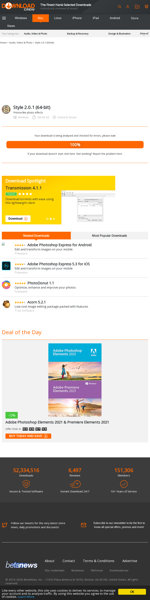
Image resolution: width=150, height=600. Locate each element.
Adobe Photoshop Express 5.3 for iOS (58, 263)
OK (132, 592)
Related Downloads (36, 236)
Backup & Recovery (78, 33)
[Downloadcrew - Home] (18, 7)
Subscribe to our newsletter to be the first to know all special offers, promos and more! (119, 525)
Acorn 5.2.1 (36, 302)
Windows (21, 18)
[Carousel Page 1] (47, 219)
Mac (40, 18)
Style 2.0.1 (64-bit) (44, 42)
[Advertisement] (75, 74)
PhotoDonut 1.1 (40, 282)
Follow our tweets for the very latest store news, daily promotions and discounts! (38, 525)
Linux (57, 18)
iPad (96, 18)
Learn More (26, 597)
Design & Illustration (119, 33)
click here (69, 153)
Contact (69, 561)
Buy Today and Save (25, 436)
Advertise (129, 561)
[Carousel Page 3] (54, 219)
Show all (144, 33)
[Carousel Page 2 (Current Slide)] (51, 219)
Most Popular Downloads (109, 236)
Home (3, 42)
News (11, 26)
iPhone (77, 18)
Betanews (77, 570)
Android (115, 18)
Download (15, 218)
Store (134, 18)
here (119, 153)
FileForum (97, 570)
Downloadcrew (119, 570)
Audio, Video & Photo (35, 33)
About (50, 561)
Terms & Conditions (98, 561)
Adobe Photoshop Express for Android (59, 244)
